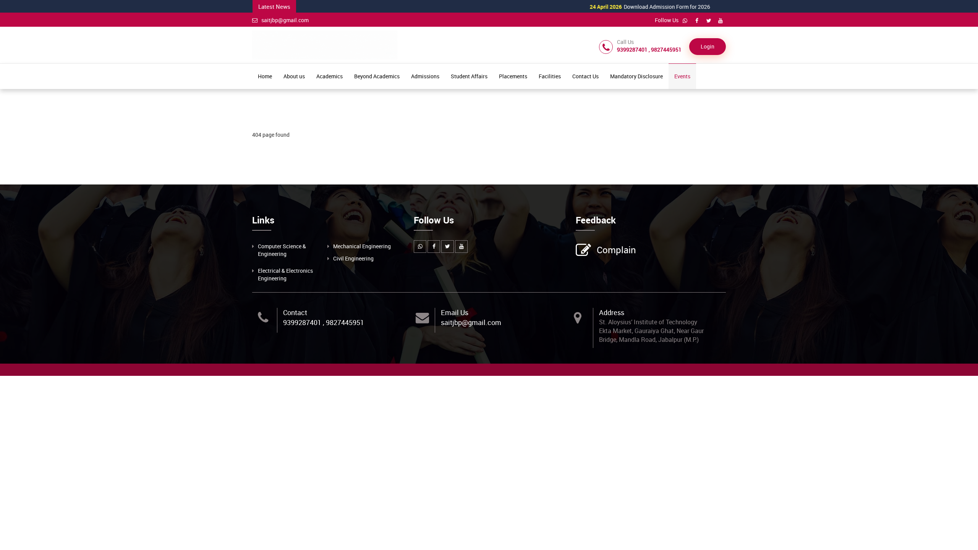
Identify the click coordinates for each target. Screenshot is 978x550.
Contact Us (585, 76)
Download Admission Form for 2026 (630, 6)
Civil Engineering (353, 258)
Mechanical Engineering (362, 246)
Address (611, 312)
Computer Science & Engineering (282, 250)
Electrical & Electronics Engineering (285, 274)
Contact (295, 312)
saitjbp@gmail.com (285, 20)
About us (294, 76)
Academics (329, 76)
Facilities (550, 76)
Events (682, 76)
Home (265, 76)
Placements (513, 76)
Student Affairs (469, 76)
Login (707, 46)
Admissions (425, 76)
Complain (616, 250)
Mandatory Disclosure (636, 76)
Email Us (454, 312)
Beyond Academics (377, 76)
